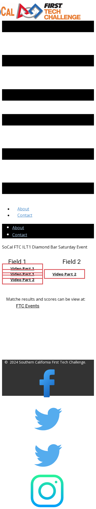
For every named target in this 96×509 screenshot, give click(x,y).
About (18, 227)
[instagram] (47, 505)
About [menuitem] (23, 209)
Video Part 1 (22, 268)
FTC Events (27, 306)
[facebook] (47, 398)
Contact (19, 235)
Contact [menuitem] (24, 215)
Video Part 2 (64, 274)
